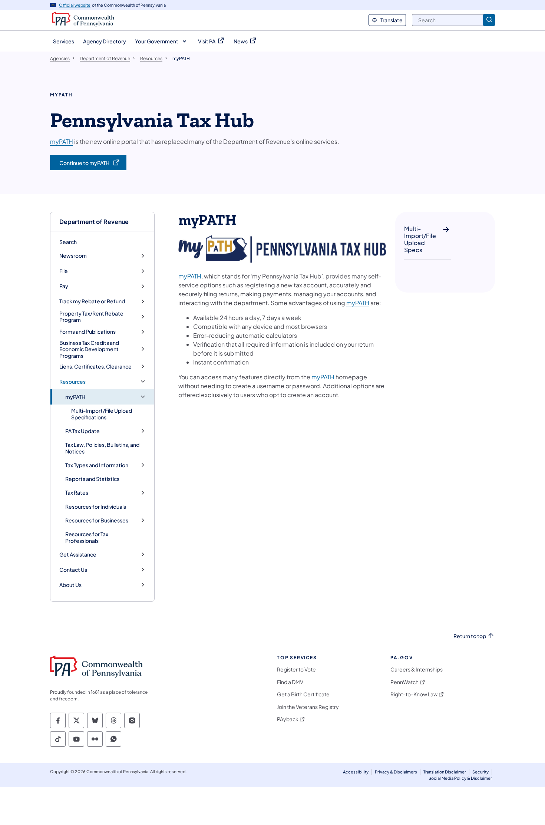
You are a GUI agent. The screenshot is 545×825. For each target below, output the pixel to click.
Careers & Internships (416, 669)
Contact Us (73, 570)
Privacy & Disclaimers (396, 771)
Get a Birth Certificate (303, 694)
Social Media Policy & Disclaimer (460, 778)
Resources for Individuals (95, 506)
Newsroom (73, 256)
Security (480, 771)
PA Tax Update (82, 431)
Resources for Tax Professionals (86, 537)
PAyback (287, 719)
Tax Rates (76, 492)
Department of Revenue (94, 221)
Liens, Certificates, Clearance (95, 366)
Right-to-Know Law (413, 694)
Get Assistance (77, 554)
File (63, 271)
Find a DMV (290, 682)
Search (68, 241)
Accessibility (356, 771)
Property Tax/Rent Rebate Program (91, 316)
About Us (70, 585)
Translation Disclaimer (444, 771)
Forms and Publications (87, 332)
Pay (63, 286)
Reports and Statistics (92, 478)
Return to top (469, 636)
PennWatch (404, 682)
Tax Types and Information (96, 465)
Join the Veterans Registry (308, 707)
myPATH (75, 397)
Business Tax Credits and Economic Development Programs (89, 349)
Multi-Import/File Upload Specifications (101, 413)
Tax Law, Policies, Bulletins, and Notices (102, 448)
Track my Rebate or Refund (92, 301)
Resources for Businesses (96, 520)
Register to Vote (296, 669)
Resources (72, 382)
